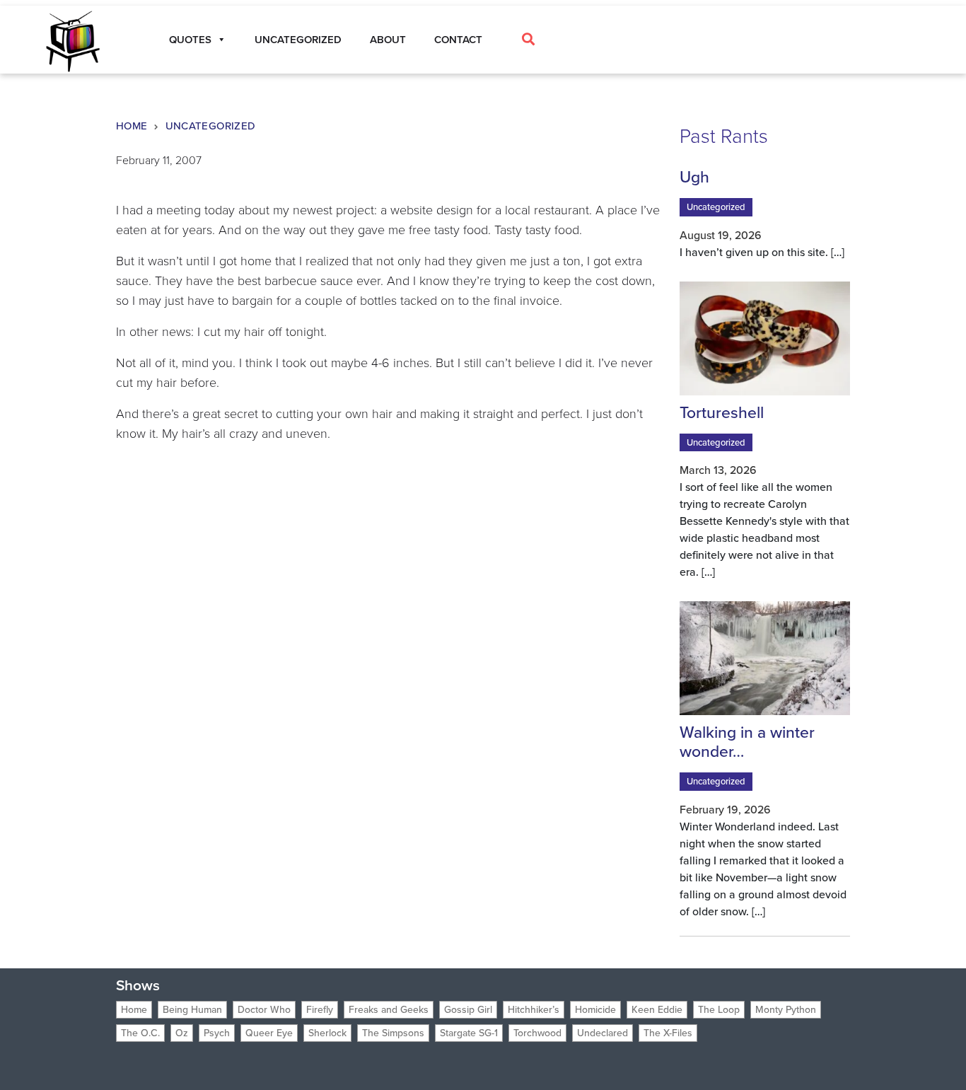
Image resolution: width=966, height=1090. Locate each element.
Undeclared (602, 1033)
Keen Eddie (657, 1009)
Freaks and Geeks (389, 1009)
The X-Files (668, 1033)
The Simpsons (393, 1033)
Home (132, 126)
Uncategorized (298, 39)
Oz (181, 1033)
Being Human (192, 1009)
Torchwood (537, 1033)
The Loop (719, 1009)
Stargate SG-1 (469, 1033)
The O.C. (140, 1033)
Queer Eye (269, 1033)
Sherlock (327, 1033)
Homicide (595, 1009)
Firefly (319, 1009)
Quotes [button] (190, 39)
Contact (458, 39)
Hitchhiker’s (533, 1009)
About (388, 39)
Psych (217, 1033)
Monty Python (785, 1009)
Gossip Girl (468, 1009)
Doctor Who (264, 1009)
